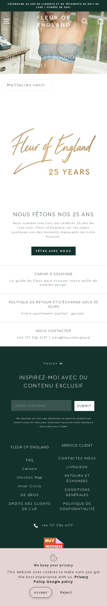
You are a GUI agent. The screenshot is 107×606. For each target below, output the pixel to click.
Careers (30, 469)
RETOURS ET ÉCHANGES (77, 478)
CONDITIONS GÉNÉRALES (77, 492)
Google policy (60, 581)
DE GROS (30, 495)
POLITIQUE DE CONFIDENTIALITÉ (77, 506)
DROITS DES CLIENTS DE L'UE (30, 506)
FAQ (30, 460)
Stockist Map (30, 477)
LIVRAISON (77, 467)
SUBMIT (84, 406)
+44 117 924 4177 (56, 525)
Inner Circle (30, 486)
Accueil (10, 47)
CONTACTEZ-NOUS (77, 458)
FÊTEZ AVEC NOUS (53, 251)
